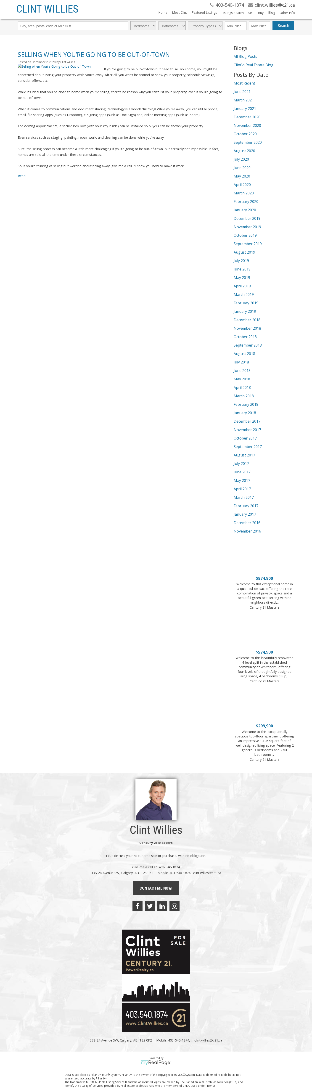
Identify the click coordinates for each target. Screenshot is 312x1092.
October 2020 (245, 133)
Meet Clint (179, 12)
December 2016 (247, 522)
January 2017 (245, 514)
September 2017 (248, 446)
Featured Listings (204, 12)
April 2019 (242, 286)
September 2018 (248, 345)
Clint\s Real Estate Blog (253, 64)
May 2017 (242, 480)
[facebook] (137, 906)
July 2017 (241, 463)
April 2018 (242, 387)
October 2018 (245, 336)
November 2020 (247, 125)
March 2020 (244, 193)
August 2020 (244, 150)
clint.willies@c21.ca (207, 872)
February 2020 (246, 201)
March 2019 (244, 294)
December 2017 (247, 421)
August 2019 (244, 252)
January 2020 (245, 209)
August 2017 (244, 455)
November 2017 (247, 429)
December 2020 (247, 116)
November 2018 (247, 328)
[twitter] (150, 906)
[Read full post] (59, 66)
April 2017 (242, 488)
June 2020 (242, 167)
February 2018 (246, 404)
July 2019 (241, 260)
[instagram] (174, 906)
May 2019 (242, 277)
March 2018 (244, 395)
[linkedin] (162, 906)
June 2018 (242, 370)
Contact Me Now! (156, 888)
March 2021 (244, 100)
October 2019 (245, 235)
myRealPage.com (156, 1063)
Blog (271, 12)
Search (283, 26)
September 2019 (248, 243)
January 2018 (245, 412)
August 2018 (244, 353)
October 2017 (245, 438)
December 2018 (247, 319)
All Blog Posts (245, 56)
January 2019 (245, 311)
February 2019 (246, 302)
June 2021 (242, 91)
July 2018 (241, 362)
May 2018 (242, 379)
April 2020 (242, 184)
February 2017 (246, 505)
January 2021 (245, 108)
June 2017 (242, 471)
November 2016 (247, 531)
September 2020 (248, 142)
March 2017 (244, 497)
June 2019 (242, 269)
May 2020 (242, 176)
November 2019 (247, 226)
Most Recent (244, 83)
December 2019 (247, 218)
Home (162, 12)
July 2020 (241, 159)
